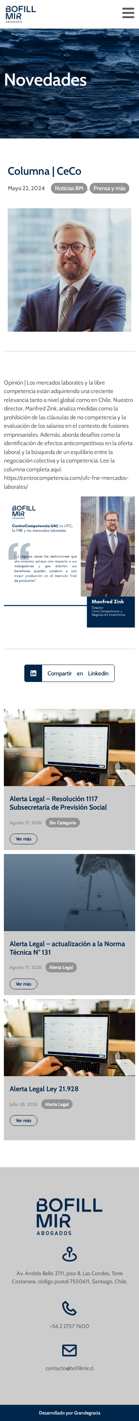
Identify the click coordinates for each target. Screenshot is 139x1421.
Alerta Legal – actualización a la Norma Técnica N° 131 (67, 948)
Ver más (23, 839)
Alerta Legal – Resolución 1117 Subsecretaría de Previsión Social (58, 803)
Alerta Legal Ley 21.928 (44, 1089)
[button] (69, 673)
